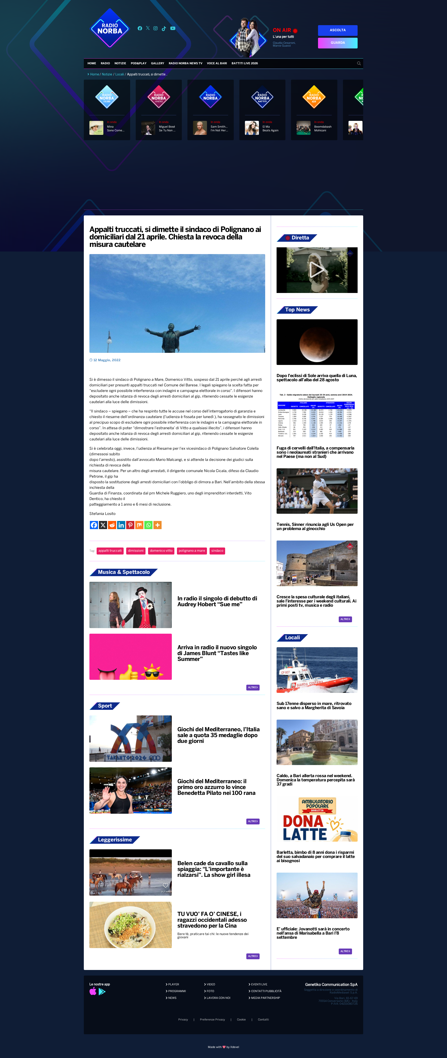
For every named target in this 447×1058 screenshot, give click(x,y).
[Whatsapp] (148, 525)
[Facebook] (94, 525)
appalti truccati (110, 550)
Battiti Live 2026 (245, 63)
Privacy (183, 1019)
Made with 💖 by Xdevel (223, 1047)
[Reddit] (112, 525)
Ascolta (338, 30)
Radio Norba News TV (185, 63)
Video (210, 984)
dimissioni (136, 550)
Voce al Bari (217, 63)
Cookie (241, 1019)
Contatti (263, 1019)
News (172, 998)
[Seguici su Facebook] (140, 29)
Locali (119, 74)
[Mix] (139, 525)
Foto (210, 991)
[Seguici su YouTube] (173, 29)
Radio (105, 63)
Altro (252, 688)
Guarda (338, 42)
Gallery (157, 63)
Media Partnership (265, 998)
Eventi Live (259, 984)
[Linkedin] (121, 525)
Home (92, 63)
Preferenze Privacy (212, 1019)
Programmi (177, 991)
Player (173, 984)
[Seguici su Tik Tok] (163, 29)
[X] (103, 525)
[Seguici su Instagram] (155, 29)
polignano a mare (192, 550)
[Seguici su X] (148, 29)
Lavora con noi (218, 998)
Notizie (120, 63)
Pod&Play (138, 63)
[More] (157, 525)
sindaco (217, 550)
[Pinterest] (130, 525)
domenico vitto (161, 550)
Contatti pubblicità (266, 991)
